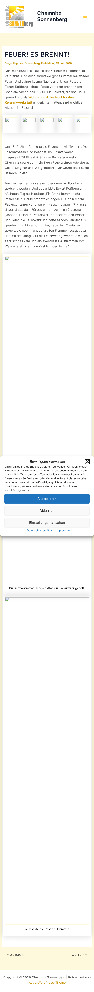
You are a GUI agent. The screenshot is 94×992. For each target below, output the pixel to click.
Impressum (63, 530)
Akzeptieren (47, 499)
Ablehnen (47, 511)
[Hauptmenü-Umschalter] (85, 16)
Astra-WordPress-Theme (47, 983)
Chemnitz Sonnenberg (52, 16)
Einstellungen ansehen (47, 523)
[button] (87, 461)
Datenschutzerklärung (40, 530)
